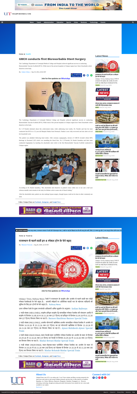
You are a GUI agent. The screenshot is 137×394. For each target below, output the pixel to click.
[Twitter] (96, 378)
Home (21, 54)
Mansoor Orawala (27, 245)
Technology (94, 22)
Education (60, 22)
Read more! (39, 387)
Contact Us (112, 392)
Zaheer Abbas (26, 72)
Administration (49, 22)
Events (103, 22)
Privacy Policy (120, 392)
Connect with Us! (101, 374)
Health (28, 54)
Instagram (45, 202)
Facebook (38, 202)
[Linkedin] (102, 378)
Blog (133, 392)
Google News (56, 202)
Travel (39, 22)
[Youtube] (105, 378)
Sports (68, 22)
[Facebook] (93, 378)
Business (84, 22)
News (32, 22)
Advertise (128, 392)
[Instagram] (99, 378)
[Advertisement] (68, 37)
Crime (76, 22)
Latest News (101, 56)
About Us (41, 374)
